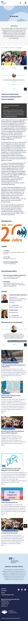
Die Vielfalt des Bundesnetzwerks (9, 533)
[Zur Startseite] (4, 2)
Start (2, 47)
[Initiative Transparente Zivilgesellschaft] (9, 612)
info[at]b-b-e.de (4, 605)
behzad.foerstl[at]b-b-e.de (15, 307)
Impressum (3, 588)
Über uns (7, 47)
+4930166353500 (15, 315)
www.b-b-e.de (4, 606)
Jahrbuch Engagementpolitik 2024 (9, 502)
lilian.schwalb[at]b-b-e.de (15, 317)
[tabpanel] (14, 59)
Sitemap (3, 592)
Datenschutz (4, 590)
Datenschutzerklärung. (12, 116)
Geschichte (12, 47)
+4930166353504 (15, 305)
